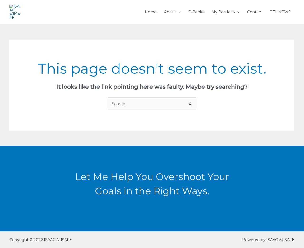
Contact (254, 12)
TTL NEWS (280, 12)
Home (151, 12)
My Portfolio (223, 12)
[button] (178, 12)
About (170, 12)
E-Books (196, 12)
